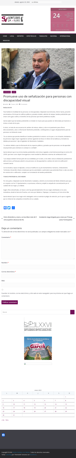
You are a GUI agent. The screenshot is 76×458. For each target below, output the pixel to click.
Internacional (65, 36)
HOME (5, 36)
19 (34, 408)
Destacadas (7, 92)
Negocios (6, 40)
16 (3, 408)
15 (66, 404)
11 (24, 404)
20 (45, 408)
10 (14, 404)
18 (24, 408)
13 (45, 404)
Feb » (7, 420)
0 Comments (23, 104)
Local (12, 36)
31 (14, 415)
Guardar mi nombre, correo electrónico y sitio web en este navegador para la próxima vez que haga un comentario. (37, 294)
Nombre (5, 263)
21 (55, 408)
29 (66, 411)
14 (55, 404)
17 (14, 408)
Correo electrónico (8, 272)
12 (34, 404)
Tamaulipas (43, 36)
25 (24, 411)
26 (34, 411)
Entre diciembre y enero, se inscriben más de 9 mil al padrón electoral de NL (20, 218)
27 (45, 411)
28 (55, 411)
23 (3, 411)
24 (14, 411)
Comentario (6, 237)
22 (66, 408)
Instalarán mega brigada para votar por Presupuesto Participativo (55, 218)
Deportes (20, 36)
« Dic (2, 420)
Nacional (53, 36)
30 (3, 415)
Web (3, 281)
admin (6, 104)
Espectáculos (31, 36)
